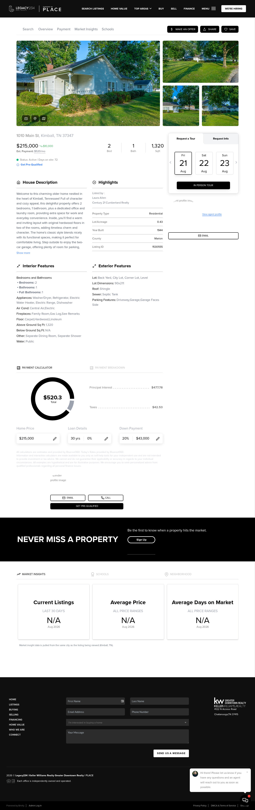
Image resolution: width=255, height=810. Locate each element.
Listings (14, 704)
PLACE (89, 775)
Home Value (119, 8)
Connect (15, 734)
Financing (15, 719)
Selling (13, 714)
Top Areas (141, 8)
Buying (13, 709)
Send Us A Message (171, 753)
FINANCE (189, 8)
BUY (161, 8)
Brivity (21, 805)
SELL (174, 8)
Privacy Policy (199, 805)
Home (12, 699)
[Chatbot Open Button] (245, 800)
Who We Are (17, 729)
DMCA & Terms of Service (223, 805)
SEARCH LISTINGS (93, 8)
